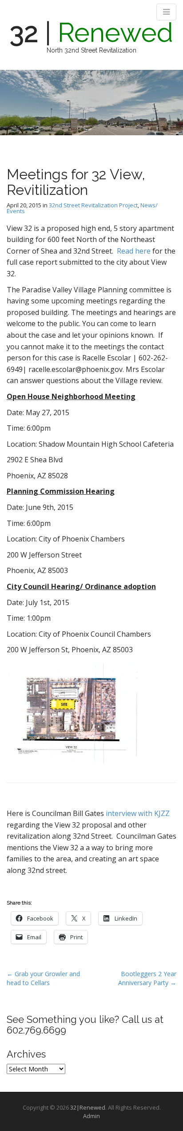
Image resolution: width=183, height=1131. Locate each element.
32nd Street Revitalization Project (93, 205)
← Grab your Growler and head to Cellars (43, 978)
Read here (134, 251)
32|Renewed (87, 1107)
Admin (91, 1116)
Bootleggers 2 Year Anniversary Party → (147, 978)
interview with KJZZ (138, 813)
